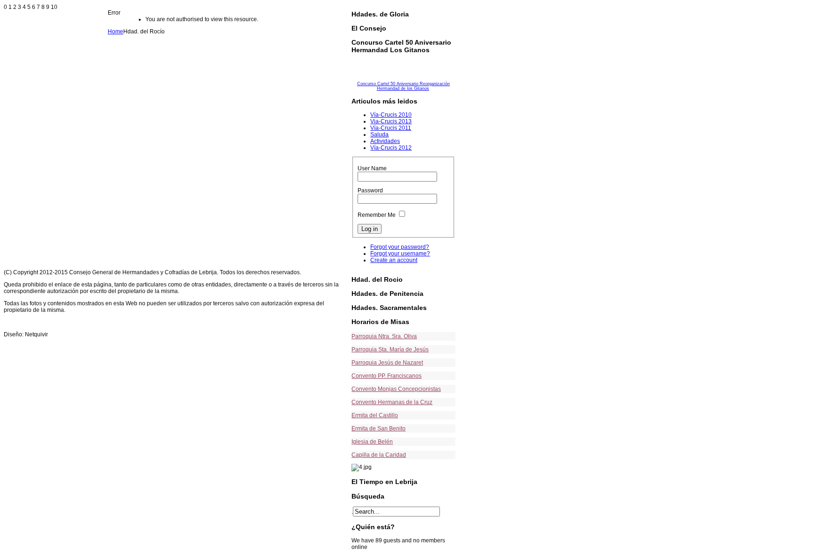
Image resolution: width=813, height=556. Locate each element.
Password (370, 190)
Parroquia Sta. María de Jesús (390, 349)
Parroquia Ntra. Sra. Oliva (384, 336)
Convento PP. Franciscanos (386, 376)
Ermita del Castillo (374, 415)
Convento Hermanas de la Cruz (391, 402)
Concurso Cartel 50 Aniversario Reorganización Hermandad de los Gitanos (403, 86)
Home (115, 31)
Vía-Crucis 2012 (391, 147)
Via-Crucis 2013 (391, 121)
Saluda (379, 134)
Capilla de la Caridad (378, 455)
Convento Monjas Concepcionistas (396, 389)
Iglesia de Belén (372, 441)
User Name (372, 168)
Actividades (385, 141)
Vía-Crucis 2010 (391, 114)
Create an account (393, 260)
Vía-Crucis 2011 (390, 128)
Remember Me (377, 215)
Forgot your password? (399, 247)
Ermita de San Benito (378, 428)
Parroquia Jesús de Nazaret (387, 362)
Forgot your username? (400, 253)
